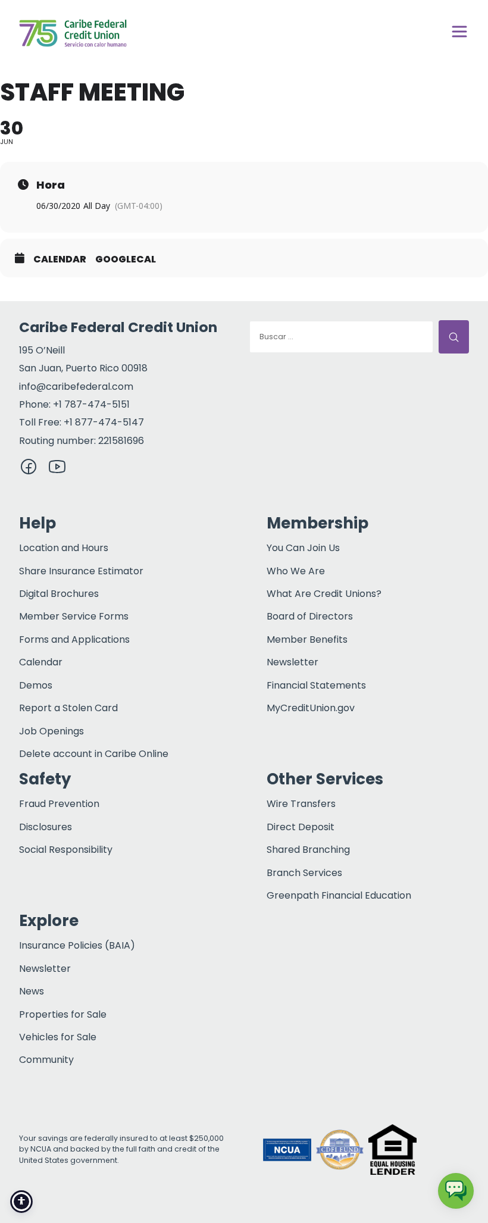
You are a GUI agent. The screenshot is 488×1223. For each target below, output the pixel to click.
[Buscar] (454, 337)
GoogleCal (125, 259)
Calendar (59, 259)
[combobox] (341, 337)
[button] (445, 1149)
